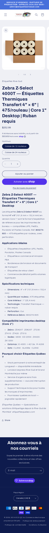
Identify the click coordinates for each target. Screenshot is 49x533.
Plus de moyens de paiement (24, 188)
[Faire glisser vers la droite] (30, 74)
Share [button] (7, 420)
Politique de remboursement (34, 521)
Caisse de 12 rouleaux (15, 146)
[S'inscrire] (41, 470)
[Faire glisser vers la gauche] (18, 74)
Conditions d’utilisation (38, 525)
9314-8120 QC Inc (18, 517)
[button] (5, 15)
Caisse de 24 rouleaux (15, 152)
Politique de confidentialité (15, 525)
